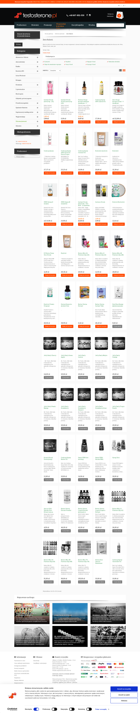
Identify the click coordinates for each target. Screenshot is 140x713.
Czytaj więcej (46, 52)
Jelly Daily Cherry (50, 355)
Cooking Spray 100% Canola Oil (100, 100)
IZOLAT (66, 2)
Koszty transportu (19, 668)
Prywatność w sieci (19, 660)
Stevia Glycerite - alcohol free (66, 305)
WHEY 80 (60, 2)
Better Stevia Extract (82, 305)
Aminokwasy (20, 62)
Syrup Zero (116, 457)
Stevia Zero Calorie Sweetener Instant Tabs (99, 562)
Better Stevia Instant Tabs (99, 305)
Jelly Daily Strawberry (65, 407)
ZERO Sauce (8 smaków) (65, 203)
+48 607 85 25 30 (22, 141)
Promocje (48, 25)
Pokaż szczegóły (101, 709)
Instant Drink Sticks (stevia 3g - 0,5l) (67, 101)
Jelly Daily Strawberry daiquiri (82, 408)
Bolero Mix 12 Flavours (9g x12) (117, 509)
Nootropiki (19, 94)
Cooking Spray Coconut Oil (83, 151)
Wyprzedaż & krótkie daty (61, 26)
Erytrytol (47, 61)
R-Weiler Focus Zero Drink (49, 254)
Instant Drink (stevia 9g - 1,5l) (49, 100)
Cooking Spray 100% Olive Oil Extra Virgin (66, 152)
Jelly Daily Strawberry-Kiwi (101, 407)
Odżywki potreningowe (23, 98)
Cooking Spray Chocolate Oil (117, 560)
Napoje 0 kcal (91, 61)
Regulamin (17, 678)
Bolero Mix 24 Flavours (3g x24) (83, 254)
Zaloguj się (110, 14)
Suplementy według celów (24, 112)
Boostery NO (20, 71)
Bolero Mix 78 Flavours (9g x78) (83, 560)
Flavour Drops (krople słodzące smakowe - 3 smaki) (83, 102)
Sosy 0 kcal (69, 64)
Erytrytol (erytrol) (101, 151)
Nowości (35, 25)
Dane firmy (36, 660)
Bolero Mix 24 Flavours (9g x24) (49, 560)
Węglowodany (20, 117)
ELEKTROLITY (45, 2)
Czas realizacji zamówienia (22, 663)
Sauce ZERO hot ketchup (83, 458)
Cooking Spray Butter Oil (66, 458)
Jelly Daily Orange (116, 356)
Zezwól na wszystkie (124, 689)
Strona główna (49, 33)
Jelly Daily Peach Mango (50, 407)
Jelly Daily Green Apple (67, 356)
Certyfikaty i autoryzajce (39, 663)
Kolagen (18, 80)
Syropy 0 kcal (91, 64)
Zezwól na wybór (124, 695)
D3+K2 (84, 2)
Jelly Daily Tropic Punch (118, 407)
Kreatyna (19, 85)
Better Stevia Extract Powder (66, 509)
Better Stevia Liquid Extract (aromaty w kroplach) (83, 511)
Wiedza (91, 25)
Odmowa (124, 700)
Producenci (21, 25)
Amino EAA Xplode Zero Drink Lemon (48, 510)
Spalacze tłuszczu (21, 107)
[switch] (54, 709)
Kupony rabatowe (19, 680)
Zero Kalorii (69, 33)
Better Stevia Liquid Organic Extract (100, 510)
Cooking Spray (49, 151)
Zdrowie (18, 126)
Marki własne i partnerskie (21, 671)
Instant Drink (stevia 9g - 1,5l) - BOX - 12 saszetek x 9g (84, 204)
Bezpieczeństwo (18, 683)
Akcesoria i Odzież (22, 57)
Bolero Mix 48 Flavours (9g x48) (66, 560)
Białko (18, 66)
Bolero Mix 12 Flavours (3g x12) (100, 254)
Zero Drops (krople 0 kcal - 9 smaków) (117, 101)
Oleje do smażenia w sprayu (52, 64)
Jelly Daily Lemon (82, 356)
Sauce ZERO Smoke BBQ (99, 458)
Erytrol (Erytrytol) (118, 202)
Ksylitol (68, 61)
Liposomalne (20, 89)
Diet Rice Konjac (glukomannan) (117, 305)
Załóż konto (110, 16)
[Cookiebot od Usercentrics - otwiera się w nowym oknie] (12, 709)
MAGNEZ (72, 2)
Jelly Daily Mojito (101, 355)
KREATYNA (36, 2)
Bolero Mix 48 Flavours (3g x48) (118, 254)
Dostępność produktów (20, 666)
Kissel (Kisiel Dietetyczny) (48, 458)
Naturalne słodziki (114, 61)
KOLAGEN (79, 2)
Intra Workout (20, 75)
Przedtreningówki (22, 103)
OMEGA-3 (53, 2)
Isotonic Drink (100, 202)
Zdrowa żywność (59, 33)
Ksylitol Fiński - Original (49, 305)
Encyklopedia (78, 25)
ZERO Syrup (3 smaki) (48, 203)
